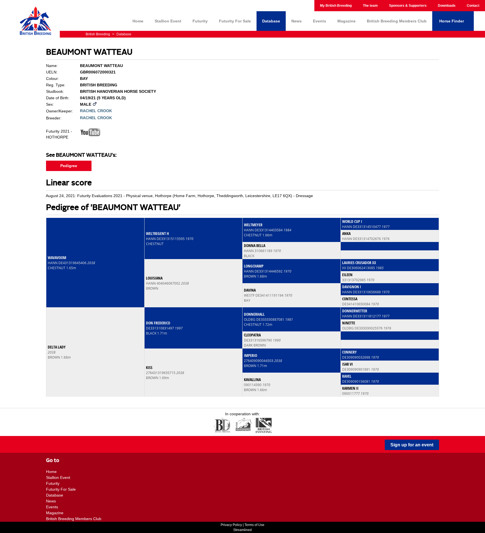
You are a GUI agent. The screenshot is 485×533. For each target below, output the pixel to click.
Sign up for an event (411, 444)
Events (319, 21)
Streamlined (242, 530)
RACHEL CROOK (96, 111)
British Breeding (98, 34)
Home (137, 21)
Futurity (200, 21)
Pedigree (68, 165)
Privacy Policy (231, 525)
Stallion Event (168, 21)
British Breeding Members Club (397, 21)
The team (370, 6)
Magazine (346, 21)
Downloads (447, 6)
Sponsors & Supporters (408, 6)
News (296, 21)
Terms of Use (254, 525)
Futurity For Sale (235, 21)
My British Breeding (336, 6)
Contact (473, 6)
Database (271, 21)
